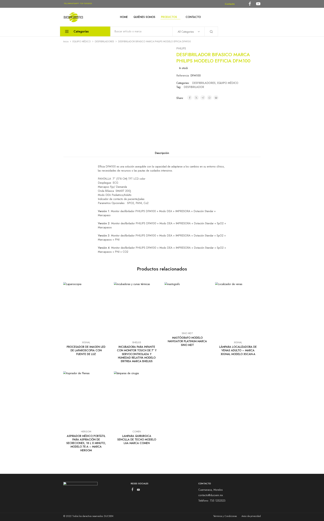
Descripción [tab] (162, 153)
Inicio (66, 41)
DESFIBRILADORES (104, 41)
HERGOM (86, 431)
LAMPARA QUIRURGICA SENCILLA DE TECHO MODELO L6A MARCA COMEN (136, 439)
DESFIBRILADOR (194, 87)
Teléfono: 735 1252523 (211, 501)
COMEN (136, 431)
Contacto (230, 4)
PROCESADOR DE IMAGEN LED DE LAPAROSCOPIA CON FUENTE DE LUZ (86, 350)
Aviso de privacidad (251, 516)
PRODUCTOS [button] (169, 17)
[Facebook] (132, 490)
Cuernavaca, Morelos (210, 490)
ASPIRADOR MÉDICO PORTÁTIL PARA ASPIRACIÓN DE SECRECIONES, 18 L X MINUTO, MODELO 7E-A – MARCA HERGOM (86, 443)
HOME (124, 17)
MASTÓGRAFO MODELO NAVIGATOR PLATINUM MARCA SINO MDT (187, 341)
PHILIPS (181, 48)
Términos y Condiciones (225, 516)
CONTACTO (193, 17)
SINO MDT (187, 333)
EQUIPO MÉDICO (82, 41)
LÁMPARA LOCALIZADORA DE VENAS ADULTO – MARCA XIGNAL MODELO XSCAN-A (238, 350)
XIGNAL (86, 342)
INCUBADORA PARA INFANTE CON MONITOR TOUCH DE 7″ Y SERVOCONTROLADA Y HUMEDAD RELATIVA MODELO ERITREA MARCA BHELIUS (137, 354)
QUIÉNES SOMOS (144, 17)
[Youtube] (138, 490)
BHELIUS (136, 342)
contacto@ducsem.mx (210, 495)
